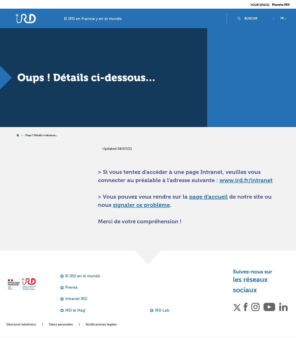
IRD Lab (162, 310)
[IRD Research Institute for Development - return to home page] (22, 284)
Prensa (71, 287)
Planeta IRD (280, 4)
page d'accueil (208, 196)
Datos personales (61, 324)
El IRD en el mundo (82, 276)
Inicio (17, 135)
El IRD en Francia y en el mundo (93, 19)
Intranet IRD (76, 299)
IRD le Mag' (75, 310)
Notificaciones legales (101, 324)
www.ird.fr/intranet (246, 180)
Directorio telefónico (21, 324)
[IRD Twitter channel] (237, 307)
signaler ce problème (141, 205)
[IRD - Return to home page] (26, 18)
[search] (257, 18)
